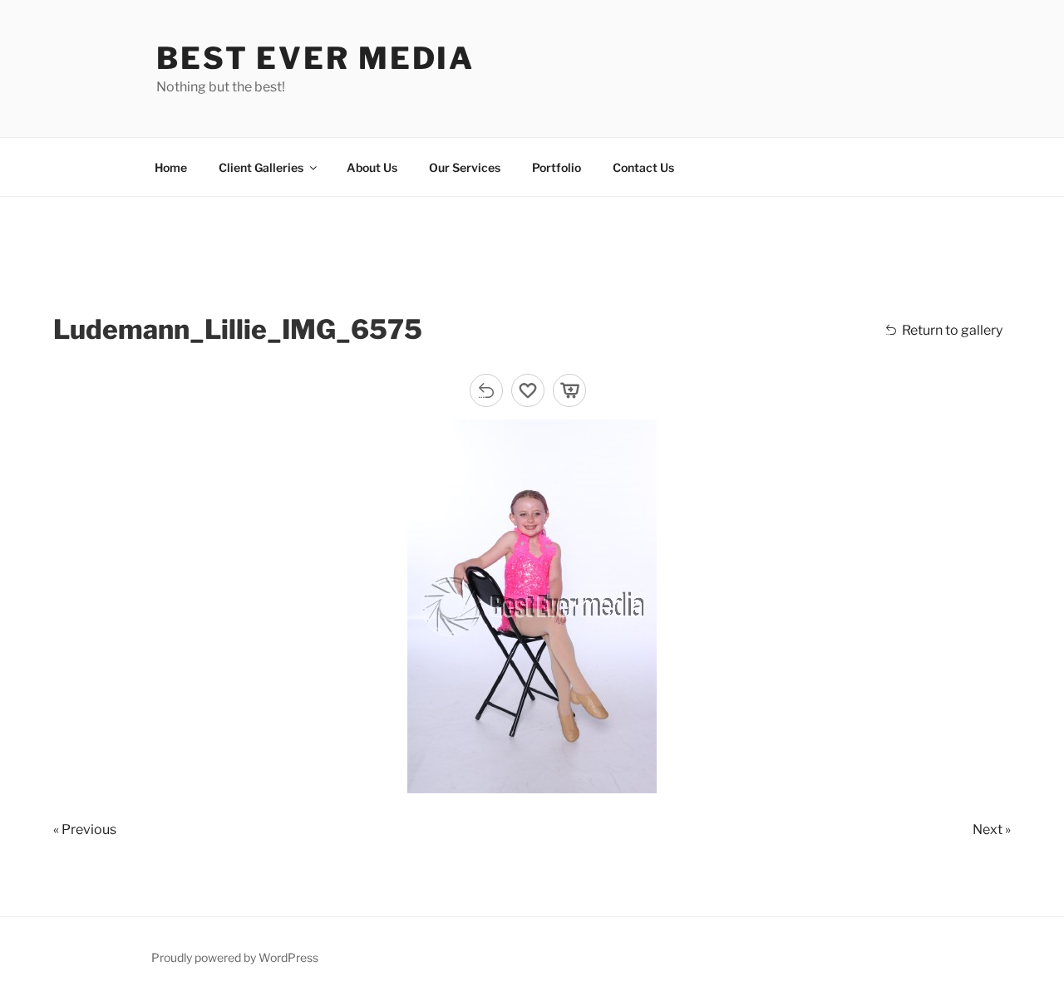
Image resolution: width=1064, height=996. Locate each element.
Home (171, 167)
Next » (992, 829)
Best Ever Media (315, 58)
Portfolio (556, 167)
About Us (372, 167)
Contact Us (643, 167)
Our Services (464, 167)
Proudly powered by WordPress (234, 957)
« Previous (84, 829)
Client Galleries (261, 167)
